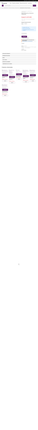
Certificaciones (2, 425)
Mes (22, 23)
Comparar (24, 36)
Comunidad (32, 0)
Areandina (22, 43)
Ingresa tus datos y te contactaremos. (27, 41)
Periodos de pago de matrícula (26, 22)
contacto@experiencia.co (3, 395)
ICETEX (9, 428)
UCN (2, 78)
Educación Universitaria (31, 425)
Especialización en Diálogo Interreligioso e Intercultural (25, 78)
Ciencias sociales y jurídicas (18, 71)
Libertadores (31, 78)
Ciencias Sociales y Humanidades (25, 73)
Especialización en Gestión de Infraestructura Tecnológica (11, 79)
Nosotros (29, 0)
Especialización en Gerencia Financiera (5, 91)
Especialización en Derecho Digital (18, 76)
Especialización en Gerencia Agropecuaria (4, 77)
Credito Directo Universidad (15, 425)
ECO (35, 0)
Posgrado (13, 428)
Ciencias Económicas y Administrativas (26, 11)
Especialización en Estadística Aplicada (32, 77)
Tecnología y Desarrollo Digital (12, 75)
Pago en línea (26, 0)
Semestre (25, 23)
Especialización (4, 73)
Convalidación (8, 425)
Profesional (17, 72)
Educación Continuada (23, 425)
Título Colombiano (19, 428)
